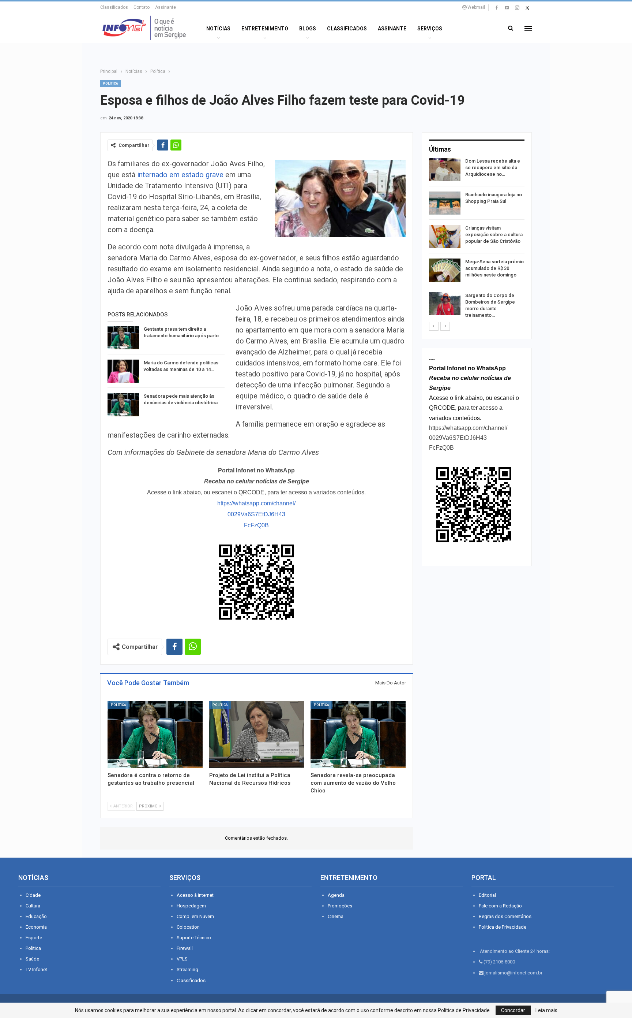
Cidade (33, 895)
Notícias (218, 28)
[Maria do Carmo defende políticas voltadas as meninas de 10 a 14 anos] (123, 371)
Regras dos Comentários (505, 916)
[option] (476, 239)
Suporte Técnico (194, 937)
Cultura (33, 906)
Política (110, 83)
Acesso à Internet (195, 895)
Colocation (188, 927)
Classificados (114, 7)
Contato (141, 7)
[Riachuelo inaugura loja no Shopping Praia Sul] (444, 203)
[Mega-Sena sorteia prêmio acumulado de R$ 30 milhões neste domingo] (444, 270)
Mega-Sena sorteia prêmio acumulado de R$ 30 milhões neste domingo (494, 268)
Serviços (429, 28)
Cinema (335, 916)
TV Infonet (36, 969)
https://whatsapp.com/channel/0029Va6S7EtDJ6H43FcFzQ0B (256, 514)
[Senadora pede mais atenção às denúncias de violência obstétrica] (123, 404)
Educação (36, 916)
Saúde (32, 959)
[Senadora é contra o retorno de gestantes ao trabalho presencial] (155, 734)
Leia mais (546, 1010)
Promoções (340, 906)
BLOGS (307, 28)
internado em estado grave (180, 174)
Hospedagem (191, 906)
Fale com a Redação (500, 906)
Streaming (187, 969)
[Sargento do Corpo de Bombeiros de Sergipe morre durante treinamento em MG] (444, 304)
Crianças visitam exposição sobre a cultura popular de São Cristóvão (494, 234)
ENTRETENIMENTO (264, 28)
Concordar (513, 1010)
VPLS (182, 959)
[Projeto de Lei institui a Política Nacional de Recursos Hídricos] (256, 734)
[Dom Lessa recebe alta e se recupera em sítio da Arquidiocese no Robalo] (444, 169)
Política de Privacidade (502, 927)
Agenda (336, 895)
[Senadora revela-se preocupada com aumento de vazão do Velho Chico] (358, 734)
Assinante (165, 7)
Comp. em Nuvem (195, 916)
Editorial (487, 895)
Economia (36, 927)
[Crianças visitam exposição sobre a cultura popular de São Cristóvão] (444, 236)
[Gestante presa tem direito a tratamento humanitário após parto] (123, 337)
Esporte (34, 937)
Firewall (185, 948)
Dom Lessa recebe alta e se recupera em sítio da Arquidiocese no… (492, 167)
